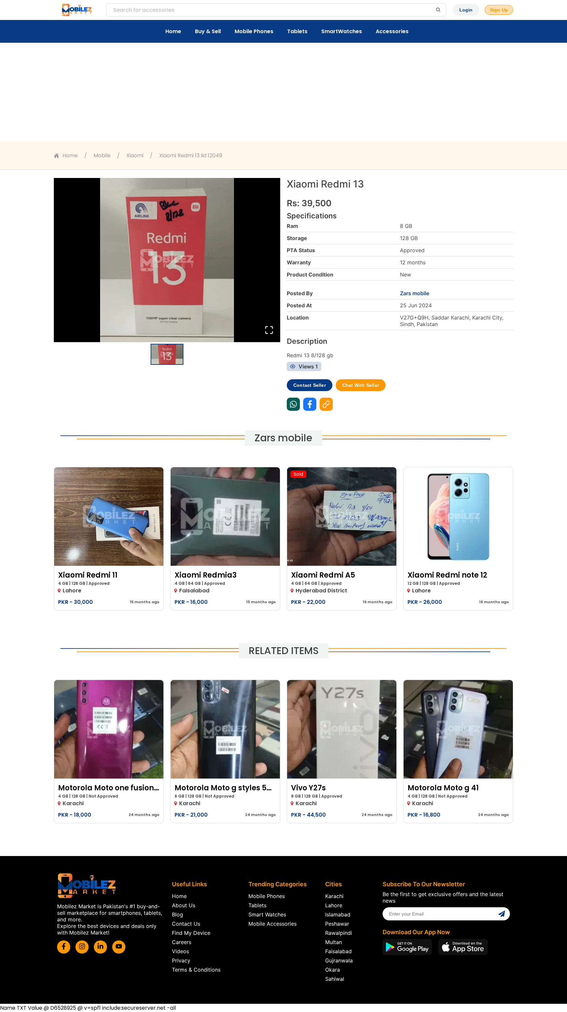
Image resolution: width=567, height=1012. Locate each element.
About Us (183, 905)
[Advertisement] (283, 92)
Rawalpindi (338, 933)
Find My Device (191, 933)
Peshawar (337, 923)
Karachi (334, 896)
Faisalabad (338, 951)
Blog (177, 914)
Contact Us (186, 923)
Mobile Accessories (272, 923)
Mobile (102, 155)
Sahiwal (334, 979)
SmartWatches (341, 31)
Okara (332, 969)
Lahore (333, 905)
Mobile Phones (254, 31)
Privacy (181, 960)
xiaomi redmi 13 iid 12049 (190, 155)
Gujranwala (339, 960)
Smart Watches (267, 914)
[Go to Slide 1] (167, 354)
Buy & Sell (208, 31)
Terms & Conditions (196, 969)
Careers (181, 942)
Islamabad (337, 914)
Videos (180, 951)
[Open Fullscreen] (269, 330)
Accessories (392, 31)
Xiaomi (134, 155)
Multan (333, 942)
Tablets (297, 31)
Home (173, 31)
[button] (167, 260)
